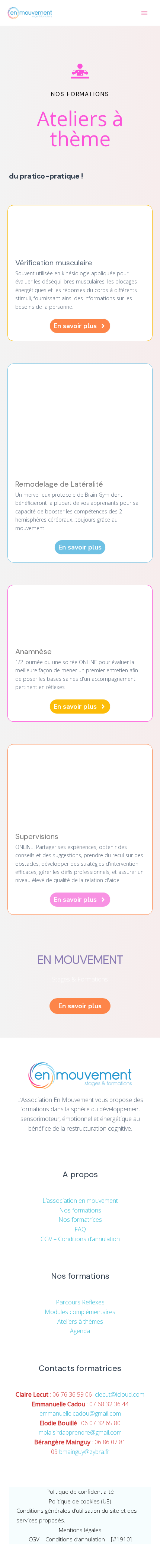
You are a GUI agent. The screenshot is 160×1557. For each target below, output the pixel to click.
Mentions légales (80, 1530)
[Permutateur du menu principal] (144, 13)
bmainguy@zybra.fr (84, 1452)
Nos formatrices (80, 1219)
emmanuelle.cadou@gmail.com (80, 1413)
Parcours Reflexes (80, 1302)
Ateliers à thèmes (80, 1321)
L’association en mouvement (80, 1200)
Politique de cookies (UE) (80, 1501)
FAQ (80, 1229)
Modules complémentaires (80, 1312)
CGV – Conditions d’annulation (80, 1239)
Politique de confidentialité (80, 1491)
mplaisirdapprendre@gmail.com (80, 1432)
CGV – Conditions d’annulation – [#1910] (80, 1539)
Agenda (80, 1331)
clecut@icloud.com (119, 1394)
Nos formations (80, 1210)
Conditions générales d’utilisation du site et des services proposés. (76, 1515)
